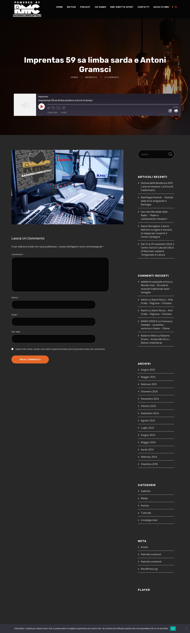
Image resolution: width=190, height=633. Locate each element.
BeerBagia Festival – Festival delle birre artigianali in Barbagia (157, 201)
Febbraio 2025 (149, 384)
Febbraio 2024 (149, 456)
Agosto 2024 (148, 420)
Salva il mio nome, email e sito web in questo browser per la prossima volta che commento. (60, 349)
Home (59, 6)
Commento (17, 254)
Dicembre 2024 (149, 391)
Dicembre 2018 (149, 464)
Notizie (71, 6)
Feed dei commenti (151, 561)
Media (144, 498)
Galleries (146, 491)
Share (64, 112)
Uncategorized (149, 520)
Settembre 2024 (150, 413)
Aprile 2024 (147, 449)
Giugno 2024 (148, 435)
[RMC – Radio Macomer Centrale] (27, 9)
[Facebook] (172, 7)
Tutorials (146, 512)
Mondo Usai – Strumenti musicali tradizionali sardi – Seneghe (156, 289)
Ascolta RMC (161, 6)
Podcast (85, 6)
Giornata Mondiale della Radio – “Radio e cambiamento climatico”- (154, 215)
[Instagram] (176, 7)
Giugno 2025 (148, 369)
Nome (15, 297)
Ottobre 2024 (148, 406)
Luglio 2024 (147, 427)
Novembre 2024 (150, 398)
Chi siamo (100, 6)
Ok (173, 628)
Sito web (15, 331)
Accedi (144, 547)
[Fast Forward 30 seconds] (63, 107)
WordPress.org (149, 568)
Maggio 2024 (148, 442)
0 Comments (112, 77)
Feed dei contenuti (151, 554)
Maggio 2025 (148, 377)
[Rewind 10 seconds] (53, 107)
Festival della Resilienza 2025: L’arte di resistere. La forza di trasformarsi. (157, 186)
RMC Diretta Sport (121, 6)
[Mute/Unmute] (48, 108)
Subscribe (52, 112)
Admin (74, 77)
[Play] (41, 106)
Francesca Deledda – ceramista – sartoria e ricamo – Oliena (156, 325)
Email (14, 314)
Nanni (144, 310)
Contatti (143, 6)
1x (59, 108)
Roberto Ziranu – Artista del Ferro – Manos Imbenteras (156, 339)
